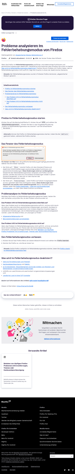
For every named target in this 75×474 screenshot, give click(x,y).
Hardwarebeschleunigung (12, 264)
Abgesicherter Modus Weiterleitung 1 (29, 55)
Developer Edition (7, 432)
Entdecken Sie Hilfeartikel (16, 4)
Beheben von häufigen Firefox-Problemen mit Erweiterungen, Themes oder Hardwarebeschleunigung (29, 230)
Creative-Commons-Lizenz (14, 462)
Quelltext (4, 414)
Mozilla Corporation (21, 453)
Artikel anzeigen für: (7, 33)
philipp (26, 309)
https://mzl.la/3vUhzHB (25, 286)
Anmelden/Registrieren (64, 4)
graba (48, 309)
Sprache (52, 453)
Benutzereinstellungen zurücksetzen (16, 219)
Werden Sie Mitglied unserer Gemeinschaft (16, 420)
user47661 (37, 309)
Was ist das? (44, 435)
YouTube (69, 470)
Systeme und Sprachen (52, 41)
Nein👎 (32, 295)
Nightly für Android (8, 445)
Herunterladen (45, 411)
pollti (41, 309)
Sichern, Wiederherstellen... (20, 13)
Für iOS (42, 420)
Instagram (73, 470)
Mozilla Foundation (25, 454)
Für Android (44, 417)
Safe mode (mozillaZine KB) (38, 281)
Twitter (4, 417)
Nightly (4, 442)
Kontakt (12, 470)
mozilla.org (5, 466)
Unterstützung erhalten (48, 445)
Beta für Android (7, 438)
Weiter (37, 26)
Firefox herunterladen (59, 38)
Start (3, 13)
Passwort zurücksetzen (48, 438)
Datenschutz (69, 41)
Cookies (4, 470)
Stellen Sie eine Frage (40, 4)
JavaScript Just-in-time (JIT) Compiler (16, 275)
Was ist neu (62, 41)
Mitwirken (50, 5)
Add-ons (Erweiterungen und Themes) (16, 262)
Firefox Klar (44, 424)
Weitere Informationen (52, 339)
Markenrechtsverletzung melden (13, 411)
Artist (44, 309)
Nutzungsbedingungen (20, 466)
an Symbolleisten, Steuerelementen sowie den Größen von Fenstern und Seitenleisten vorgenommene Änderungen (28, 268)
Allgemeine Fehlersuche (11, 216)
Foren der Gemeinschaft (29, 4)
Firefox (8, 13)
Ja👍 (25, 295)
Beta (3, 435)
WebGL (27, 264)
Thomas (31, 309)
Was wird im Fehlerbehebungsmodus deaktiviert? (19, 68)
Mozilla (6, 401)
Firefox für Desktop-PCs (48, 414)
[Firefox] (3, 40)
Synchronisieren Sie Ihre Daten (51, 442)
